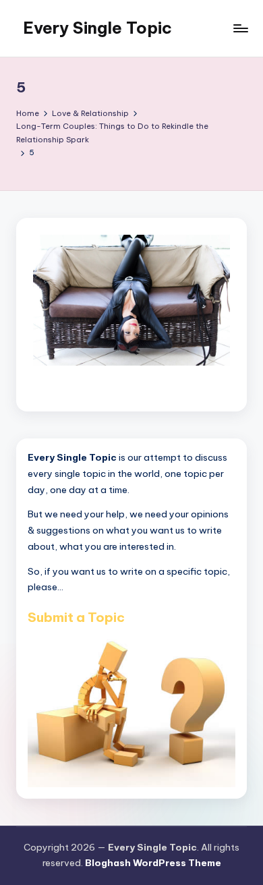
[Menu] (240, 28)
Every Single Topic (97, 28)
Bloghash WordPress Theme (153, 863)
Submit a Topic (76, 617)
